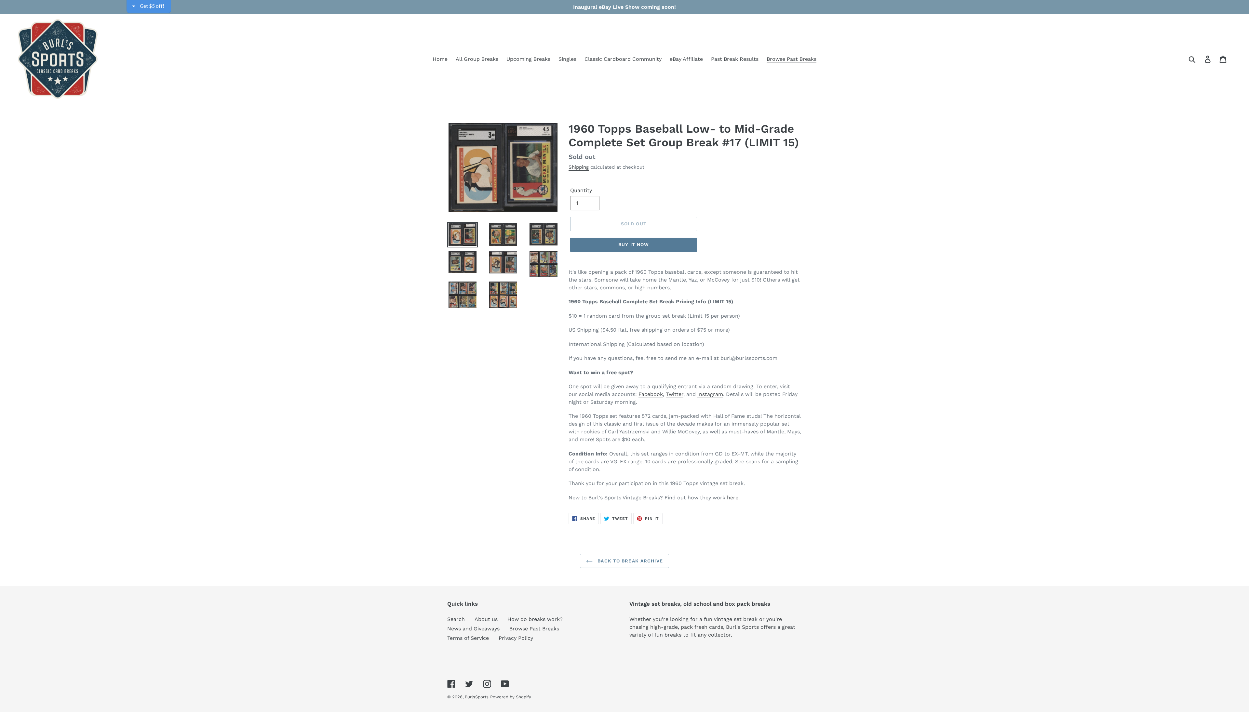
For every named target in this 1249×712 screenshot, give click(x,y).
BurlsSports (477, 696)
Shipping (579, 167)
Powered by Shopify (510, 696)
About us (486, 619)
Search (456, 619)
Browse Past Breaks (534, 629)
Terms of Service (468, 638)
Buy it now (633, 244)
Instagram (710, 394)
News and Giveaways (473, 629)
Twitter (674, 394)
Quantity (581, 190)
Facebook (650, 394)
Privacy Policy (516, 638)
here (732, 497)
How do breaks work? (535, 619)
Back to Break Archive (629, 560)
